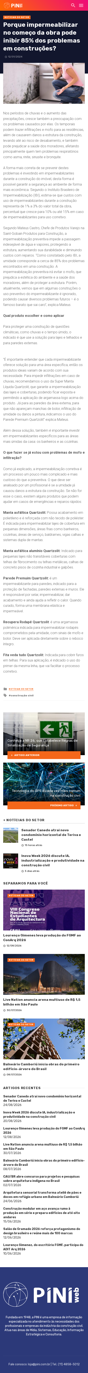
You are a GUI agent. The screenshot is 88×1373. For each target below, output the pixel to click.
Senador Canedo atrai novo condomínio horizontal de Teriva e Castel (51, 835)
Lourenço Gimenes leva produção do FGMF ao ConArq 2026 (42, 937)
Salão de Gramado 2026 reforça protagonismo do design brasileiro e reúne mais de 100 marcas (41, 1231)
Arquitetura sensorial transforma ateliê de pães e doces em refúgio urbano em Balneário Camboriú (42, 1195)
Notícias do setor (16, 17)
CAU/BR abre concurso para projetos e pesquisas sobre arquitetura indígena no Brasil (41, 1179)
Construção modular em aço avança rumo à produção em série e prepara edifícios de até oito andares (41, 1213)
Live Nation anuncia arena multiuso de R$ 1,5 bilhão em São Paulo (41, 1002)
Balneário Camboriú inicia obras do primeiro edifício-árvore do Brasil (41, 1066)
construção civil (22, 695)
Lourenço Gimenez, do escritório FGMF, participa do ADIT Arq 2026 (43, 1247)
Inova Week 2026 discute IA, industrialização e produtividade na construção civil (52, 860)
